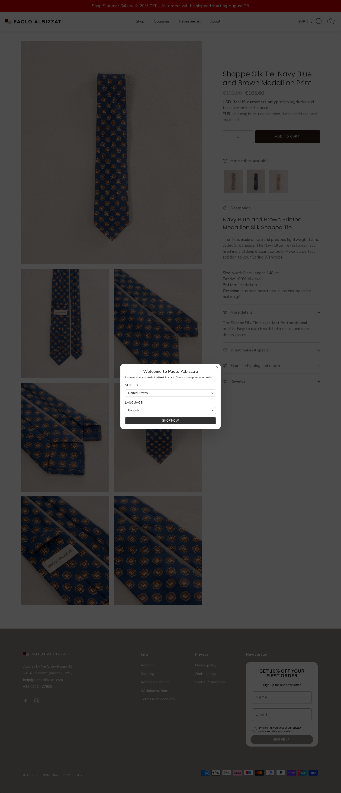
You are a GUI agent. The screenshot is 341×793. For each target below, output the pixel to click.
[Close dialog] (217, 367)
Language (133, 403)
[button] (170, 393)
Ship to (131, 385)
